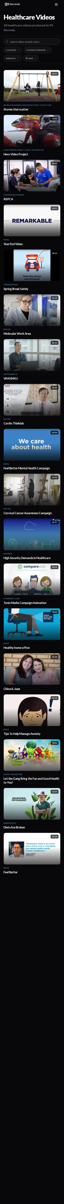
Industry (11, 58)
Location (11, 49)
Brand (29, 58)
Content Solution (36, 49)
